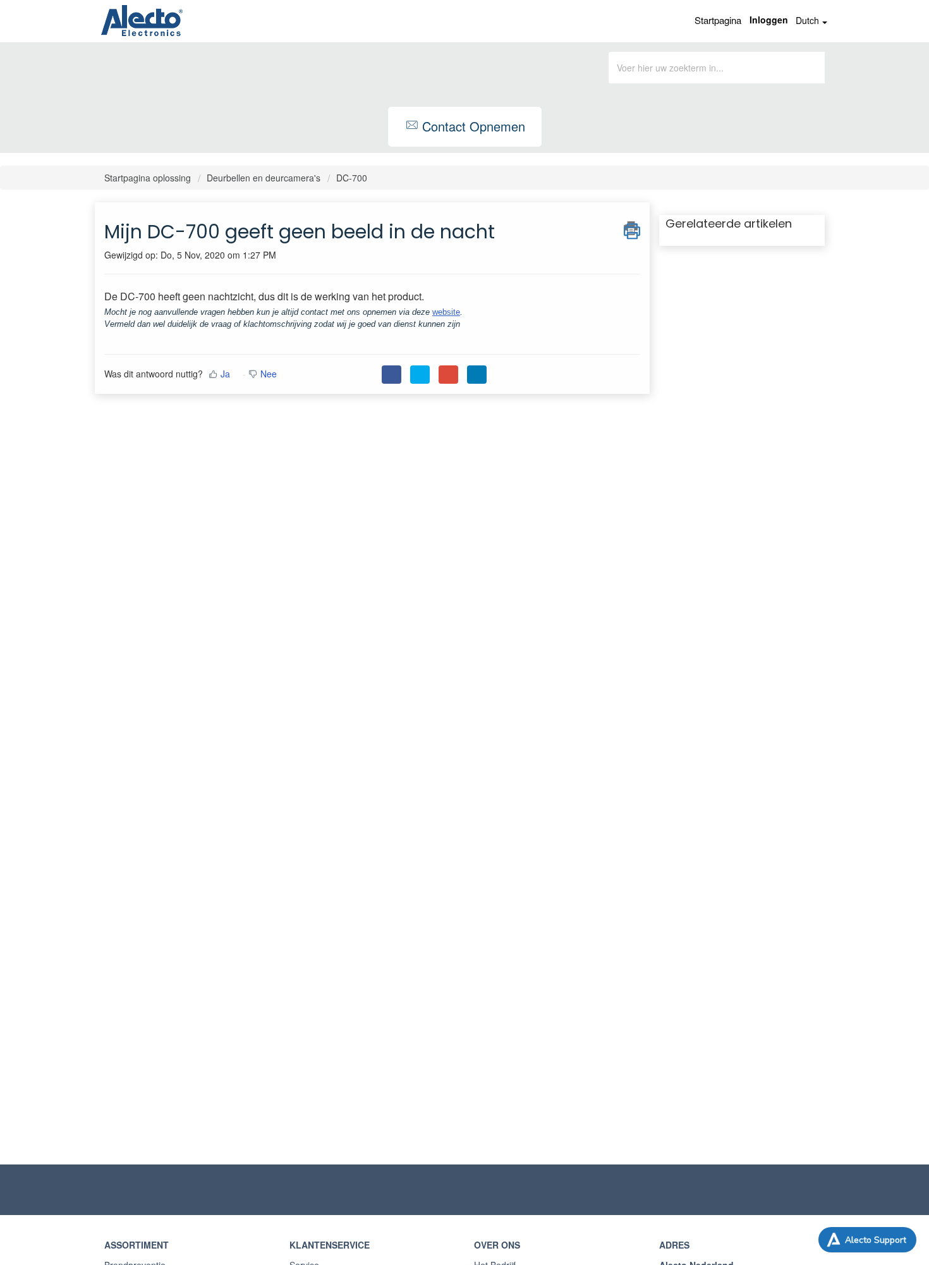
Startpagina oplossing (148, 177)
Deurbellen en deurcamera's (263, 177)
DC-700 (351, 177)
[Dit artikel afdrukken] (632, 228)
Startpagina (718, 20)
